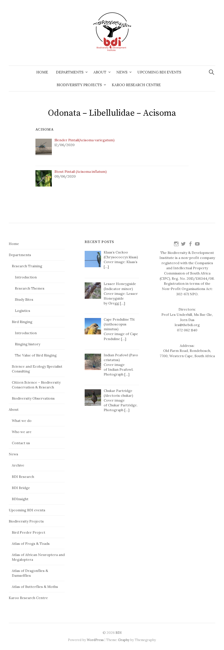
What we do (22, 420)
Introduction (26, 277)
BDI (119, 632)
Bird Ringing (22, 322)
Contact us (21, 443)
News (121, 72)
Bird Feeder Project (28, 532)
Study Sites (24, 299)
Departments (69, 72)
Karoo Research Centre (136, 84)
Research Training (27, 266)
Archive (18, 465)
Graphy (124, 640)
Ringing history (27, 344)
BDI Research (23, 476)
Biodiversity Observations (33, 398)
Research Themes (29, 288)
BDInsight (20, 499)
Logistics (22, 310)
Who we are (22, 432)
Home (42, 72)
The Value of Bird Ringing (36, 355)
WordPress (95, 640)
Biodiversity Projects (79, 84)
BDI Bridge (21, 488)
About (99, 72)
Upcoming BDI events (159, 72)
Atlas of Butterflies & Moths (35, 586)
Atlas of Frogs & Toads (31, 543)
